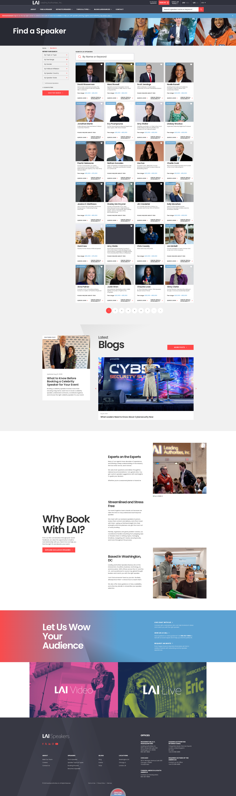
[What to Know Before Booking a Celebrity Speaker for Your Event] (66, 352)
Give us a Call (161, 633)
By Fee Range (49, 59)
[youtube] (56, 744)
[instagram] (53, 744)
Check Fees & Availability (96, 98)
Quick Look (81, 98)
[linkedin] (49, 744)
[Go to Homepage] (47, 2)
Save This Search (54, 93)
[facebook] (42, 744)
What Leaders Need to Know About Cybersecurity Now (126, 417)
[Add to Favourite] (102, 64)
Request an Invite (162, 643)
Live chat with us (162, 622)
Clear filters (48, 87)
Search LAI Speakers (84, 52)
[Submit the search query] (201, 9)
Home (44, 48)
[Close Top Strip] (233, 16)
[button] (203, 2)
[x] (46, 744)
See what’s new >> (106, 16)
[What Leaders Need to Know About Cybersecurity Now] (146, 384)
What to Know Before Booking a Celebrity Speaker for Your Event (63, 381)
